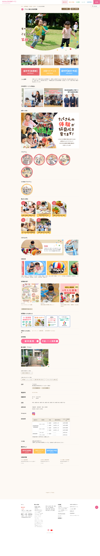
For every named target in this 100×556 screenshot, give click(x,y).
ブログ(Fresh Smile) (61, 513)
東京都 (30, 6)
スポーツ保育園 (37, 512)
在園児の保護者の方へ (74, 504)
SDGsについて (60, 511)
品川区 (34, 6)
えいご (36, 515)
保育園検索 (26, 6)
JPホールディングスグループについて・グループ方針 (63, 508)
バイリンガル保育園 (38, 511)
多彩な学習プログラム (38, 510)
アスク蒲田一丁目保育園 (64, 459)
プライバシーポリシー (74, 515)
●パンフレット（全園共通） (38, 330)
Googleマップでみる (50, 492)
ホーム (22, 504)
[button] (50, 32)
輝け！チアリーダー (38, 524)
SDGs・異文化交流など (38, 526)
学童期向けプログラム (38, 525)
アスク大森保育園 (24, 459)
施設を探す (23, 507)
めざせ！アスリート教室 (39, 521)
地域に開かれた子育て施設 (50, 510)
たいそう (39, 515)
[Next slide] (76, 130)
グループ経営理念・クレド (62, 510)
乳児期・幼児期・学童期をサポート (38, 507)
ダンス (40, 516)
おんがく (36, 516)
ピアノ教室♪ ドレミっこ (39, 522)
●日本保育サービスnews (50, 330)
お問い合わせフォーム (74, 506)
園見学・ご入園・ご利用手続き (26, 514)
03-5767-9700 (34, 392)
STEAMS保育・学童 (38, 514)
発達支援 (36, 508)
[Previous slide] (23, 130)
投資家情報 (72, 513)
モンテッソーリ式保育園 (39, 513)
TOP (22, 6)
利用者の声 (72, 511)
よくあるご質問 (73, 508)
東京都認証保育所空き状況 (26, 517)
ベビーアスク (37, 518)
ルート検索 (66, 8)
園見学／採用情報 (75, 8)
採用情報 (59, 518)
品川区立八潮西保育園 (45, 459)
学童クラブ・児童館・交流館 (26, 510)
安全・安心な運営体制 (49, 507)
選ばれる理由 (36, 504)
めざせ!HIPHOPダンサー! (39, 523)
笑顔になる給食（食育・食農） (51, 506)
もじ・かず (36, 517)
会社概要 (59, 504)
